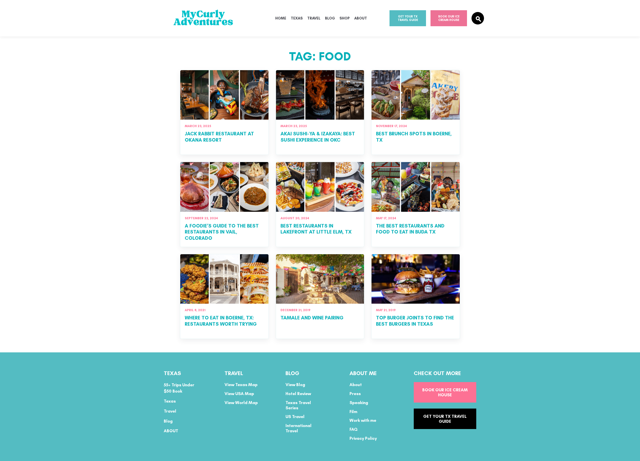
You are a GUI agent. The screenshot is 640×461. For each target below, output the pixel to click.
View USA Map (239, 393)
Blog (330, 18)
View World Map (241, 402)
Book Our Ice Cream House (449, 18)
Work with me (363, 420)
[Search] (478, 18)
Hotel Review (298, 393)
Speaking (359, 402)
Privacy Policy (363, 438)
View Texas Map (241, 384)
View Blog (295, 384)
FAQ (354, 429)
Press (355, 393)
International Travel (299, 428)
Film (353, 411)
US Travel (295, 416)
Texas (297, 18)
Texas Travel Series (298, 405)
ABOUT (171, 430)
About (360, 18)
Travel (313, 18)
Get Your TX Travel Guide (408, 18)
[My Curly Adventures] (212, 18)
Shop (345, 18)
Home (280, 18)
